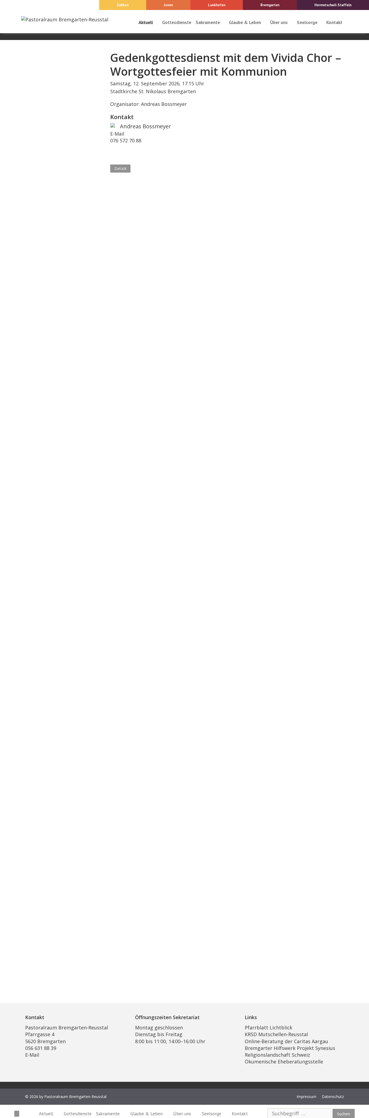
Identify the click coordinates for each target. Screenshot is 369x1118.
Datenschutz (333, 1096)
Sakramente (208, 22)
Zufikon (123, 5)
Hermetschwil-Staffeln (332, 5)
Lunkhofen (216, 5)
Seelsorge (307, 22)
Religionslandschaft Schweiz (277, 1055)
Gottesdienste (176, 22)
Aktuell (146, 22)
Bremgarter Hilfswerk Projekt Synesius (290, 1048)
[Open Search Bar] (349, 22)
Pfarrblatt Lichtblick (268, 1027)
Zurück (120, 168)
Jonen (168, 5)
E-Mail (117, 133)
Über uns (279, 22)
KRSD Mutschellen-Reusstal (276, 1034)
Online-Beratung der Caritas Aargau (286, 1041)
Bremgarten (269, 5)
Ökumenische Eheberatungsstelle (284, 1061)
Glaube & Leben (245, 22)
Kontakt (334, 22)
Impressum (306, 1096)
